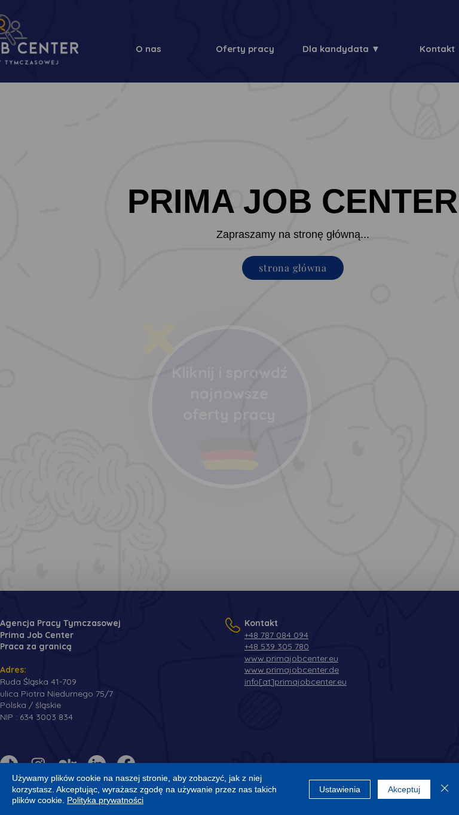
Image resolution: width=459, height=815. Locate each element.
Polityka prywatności (105, 800)
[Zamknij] (444, 789)
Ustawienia (339, 789)
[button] (158, 338)
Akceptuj (404, 789)
